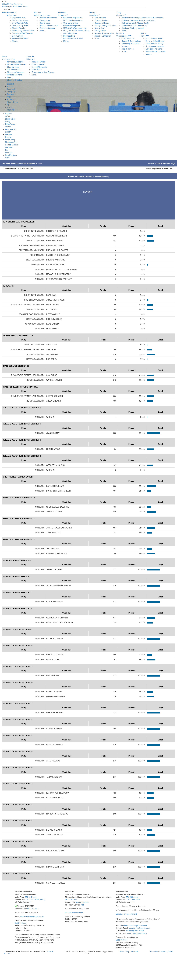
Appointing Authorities (130, 43)
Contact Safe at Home (74, 912)
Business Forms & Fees (73, 38)
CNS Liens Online (70, 23)
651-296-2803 (132, 897)
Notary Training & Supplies (105, 25)
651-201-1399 (71, 899)
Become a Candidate (48, 17)
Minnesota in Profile (15, 61)
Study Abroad (119, 13)
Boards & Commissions (121, 34)
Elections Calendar (47, 28)
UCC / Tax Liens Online (73, 20)
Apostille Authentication (104, 33)
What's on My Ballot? (20, 25)
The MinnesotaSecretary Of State (15, 5)
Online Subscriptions (71, 25)
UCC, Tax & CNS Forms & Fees (76, 30)
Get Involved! (17, 35)
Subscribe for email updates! (161, 951)
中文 (9, 96)
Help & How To (128, 48)
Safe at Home (143, 34)
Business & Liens (62, 13)
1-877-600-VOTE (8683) (35, 899)
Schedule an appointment (126, 914)
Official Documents (15, 74)
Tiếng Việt (11, 91)
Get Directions (20, 923)
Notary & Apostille (93, 13)
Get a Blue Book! (14, 69)
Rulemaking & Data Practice (43, 72)
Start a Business (70, 33)
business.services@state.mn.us (134, 925)
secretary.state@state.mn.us (32, 916)
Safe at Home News (154, 48)
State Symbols (13, 67)
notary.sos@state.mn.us (137, 933)
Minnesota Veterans (15, 72)
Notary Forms (100, 30)
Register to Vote (18, 17)
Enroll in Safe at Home (155, 41)
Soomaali (11, 89)
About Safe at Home (154, 38)
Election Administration (40, 13)
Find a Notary (100, 17)
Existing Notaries (101, 20)
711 (31, 902)
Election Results (18, 28)
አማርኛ (9, 107)
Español (10, 83)
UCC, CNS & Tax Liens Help (74, 28)
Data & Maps (45, 23)
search (7, 9)
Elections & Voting (11, 13)
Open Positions (128, 38)
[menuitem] (20, 26)
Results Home (154, 163)
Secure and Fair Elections (22, 33)
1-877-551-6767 (133, 899)
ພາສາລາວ (11, 99)
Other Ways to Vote (20, 23)
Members (125, 46)
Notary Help (99, 28)
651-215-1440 (31, 897)
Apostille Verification (103, 35)
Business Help (69, 35)
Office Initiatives (38, 64)
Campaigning (45, 20)
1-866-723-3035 (82, 902)
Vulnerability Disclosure (128, 951)
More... (15, 41)
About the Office (30, 57)
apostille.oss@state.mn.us (139, 928)
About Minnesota (6, 57)
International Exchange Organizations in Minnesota (142, 17)
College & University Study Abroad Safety (138, 20)
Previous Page (169, 163)
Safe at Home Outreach (155, 51)
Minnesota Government (16, 64)
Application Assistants (155, 46)
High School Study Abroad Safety (135, 23)
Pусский (10, 94)
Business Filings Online (72, 17)
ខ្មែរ (8, 104)
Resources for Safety (154, 43)
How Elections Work (20, 38)
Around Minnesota (39, 67)
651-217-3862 (33, 908)
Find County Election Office (23, 30)
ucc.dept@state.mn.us (134, 930)
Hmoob (10, 86)
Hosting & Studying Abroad (133, 28)
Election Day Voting (20, 20)
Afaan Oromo (12, 102)
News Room (37, 69)
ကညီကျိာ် (11, 109)
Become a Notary (102, 23)
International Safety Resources (134, 25)
